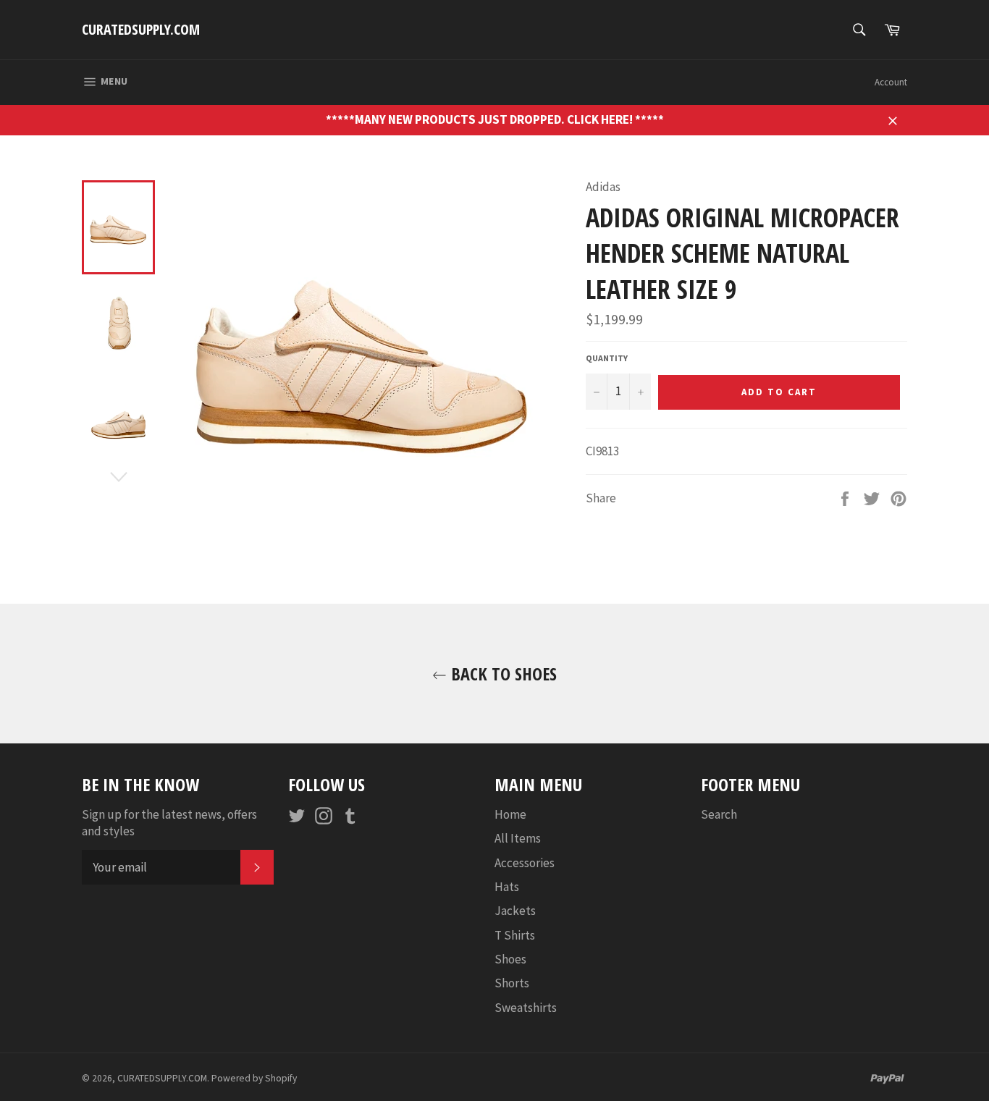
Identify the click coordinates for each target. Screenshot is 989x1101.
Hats (506, 887)
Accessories (524, 863)
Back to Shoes (502, 674)
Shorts (511, 983)
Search (719, 814)
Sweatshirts (525, 1008)
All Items (517, 838)
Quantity (607, 358)
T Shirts (514, 935)
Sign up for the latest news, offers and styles (169, 822)
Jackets (515, 911)
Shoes (510, 959)
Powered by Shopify (254, 1078)
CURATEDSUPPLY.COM (141, 29)
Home (510, 814)
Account (891, 82)
